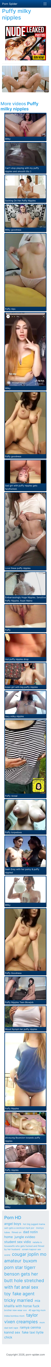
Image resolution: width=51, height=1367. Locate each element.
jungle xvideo (25, 1237)
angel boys (12, 1224)
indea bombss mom (14, 1315)
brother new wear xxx (15, 1310)
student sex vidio (17, 1242)
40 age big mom (37, 1310)
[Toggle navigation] (45, 4)
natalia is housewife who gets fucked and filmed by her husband (24, 1246)
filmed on (16, 1232)
